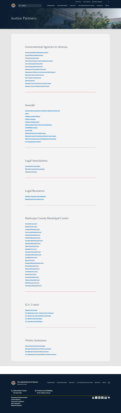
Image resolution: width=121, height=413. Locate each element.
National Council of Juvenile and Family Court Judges (40, 136)
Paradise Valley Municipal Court (34, 263)
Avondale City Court (31, 224)
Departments (51, 382)
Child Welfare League (31, 127)
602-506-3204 (17, 393)
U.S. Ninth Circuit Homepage (33, 318)
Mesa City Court (29, 260)
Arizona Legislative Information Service (36, 52)
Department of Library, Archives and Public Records (40, 72)
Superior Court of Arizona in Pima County (37, 86)
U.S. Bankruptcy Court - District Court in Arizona (39, 313)
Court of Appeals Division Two (34, 66)
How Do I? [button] (73, 5)
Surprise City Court (30, 274)
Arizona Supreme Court (32, 58)
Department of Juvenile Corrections (35, 69)
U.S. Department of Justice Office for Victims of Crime (40, 354)
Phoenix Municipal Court (32, 269)
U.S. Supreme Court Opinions (33, 321)
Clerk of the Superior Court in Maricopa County (39, 61)
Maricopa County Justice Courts (34, 75)
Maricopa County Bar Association (35, 169)
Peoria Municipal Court (32, 266)
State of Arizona (30, 80)
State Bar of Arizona (31, 172)
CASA (27, 113)
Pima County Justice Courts (33, 78)
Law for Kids (28, 130)
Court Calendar (86, 1)
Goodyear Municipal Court (33, 252)
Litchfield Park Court (31, 257)
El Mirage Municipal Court (32, 238)
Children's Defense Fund (32, 122)
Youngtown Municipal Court (33, 285)
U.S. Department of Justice (33, 141)
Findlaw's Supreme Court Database (35, 196)
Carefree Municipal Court (32, 229)
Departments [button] (51, 5)
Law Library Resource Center (85, 382)
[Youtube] (93, 397)
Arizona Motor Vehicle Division (34, 55)
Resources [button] (100, 5)
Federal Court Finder (31, 310)
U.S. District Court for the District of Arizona (38, 316)
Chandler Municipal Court (32, 235)
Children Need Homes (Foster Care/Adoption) (38, 125)
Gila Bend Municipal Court (32, 243)
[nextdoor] (109, 397)
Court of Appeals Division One (34, 63)
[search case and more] (19, 5)
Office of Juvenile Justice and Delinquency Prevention (40, 139)
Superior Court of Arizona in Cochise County (38, 83)
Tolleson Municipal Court (32, 280)
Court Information (62, 382)
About (104, 382)
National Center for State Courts (34, 199)
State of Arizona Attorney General (35, 346)
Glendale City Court (31, 249)
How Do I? (72, 382)
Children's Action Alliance (32, 116)
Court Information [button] (62, 5)
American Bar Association (32, 166)
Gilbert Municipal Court (32, 246)
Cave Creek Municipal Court (33, 232)
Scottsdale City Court (31, 271)
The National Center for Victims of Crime (37, 351)
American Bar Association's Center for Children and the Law (42, 111)
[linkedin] (99, 397)
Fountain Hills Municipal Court (34, 240)
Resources (98, 382)
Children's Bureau (30, 119)
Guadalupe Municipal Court (33, 254)
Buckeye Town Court (31, 226)
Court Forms (78, 1)
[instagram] (105, 397)
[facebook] (102, 397)
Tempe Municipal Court (32, 277)
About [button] (107, 5)
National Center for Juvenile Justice (35, 133)
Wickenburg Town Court (32, 283)
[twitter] (96, 397)
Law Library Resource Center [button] (86, 5)
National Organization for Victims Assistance (38, 349)
